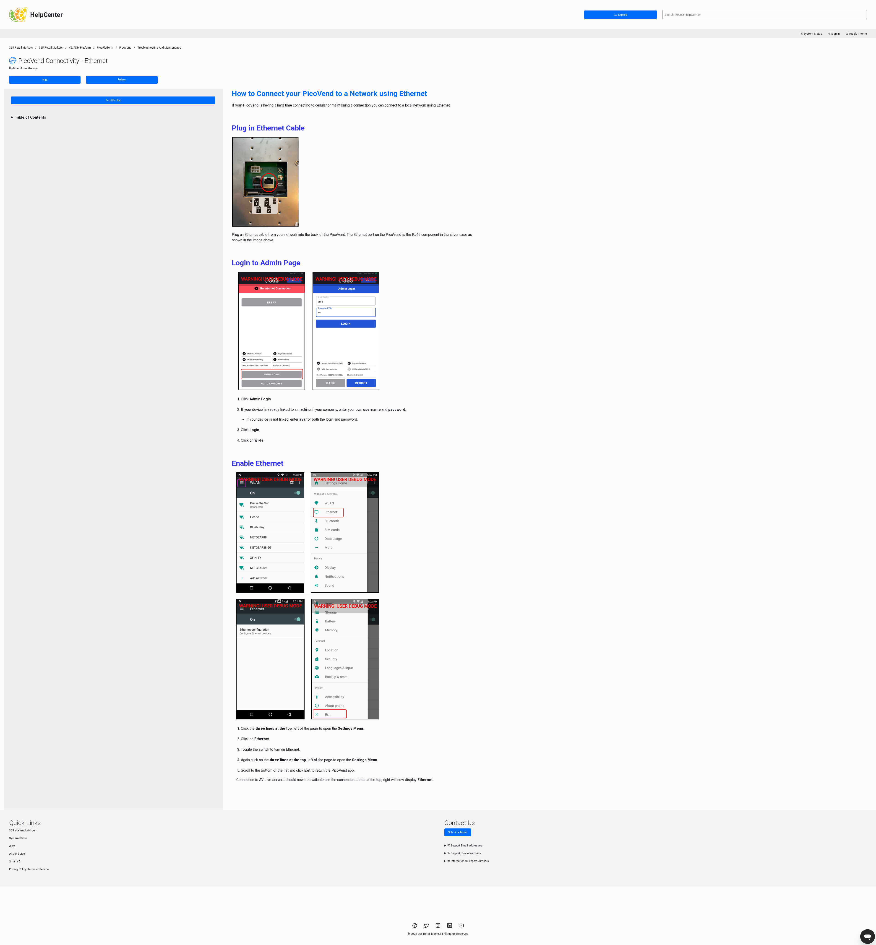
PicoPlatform (105, 47)
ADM (12, 846)
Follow (122, 79)
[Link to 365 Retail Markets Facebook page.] (415, 927)
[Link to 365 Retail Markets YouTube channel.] (461, 927)
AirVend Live (17, 853)
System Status (813, 33)
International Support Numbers (469, 861)
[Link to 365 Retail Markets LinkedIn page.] (450, 927)
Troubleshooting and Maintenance (159, 47)
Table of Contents (30, 117)
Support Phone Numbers (465, 853)
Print (45, 79)
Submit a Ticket (457, 832)
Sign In (835, 33)
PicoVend (125, 47)
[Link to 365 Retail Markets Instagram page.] (438, 927)
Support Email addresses (466, 845)
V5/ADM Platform (80, 47)
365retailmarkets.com (23, 830)
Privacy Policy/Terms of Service (29, 869)
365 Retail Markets (21, 47)
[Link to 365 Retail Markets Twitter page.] (427, 927)
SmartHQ (15, 861)
